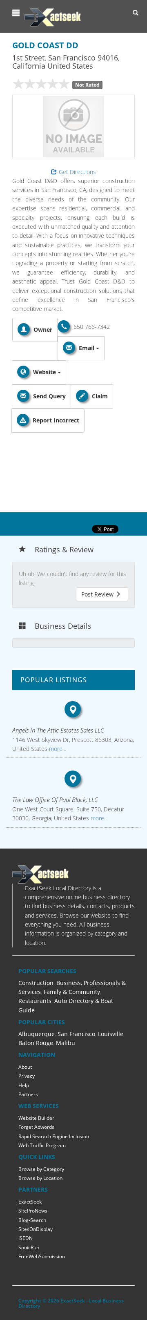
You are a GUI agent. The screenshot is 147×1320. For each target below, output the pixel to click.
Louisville (110, 1034)
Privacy (26, 1075)
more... (56, 749)
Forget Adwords (36, 1126)
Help (23, 1085)
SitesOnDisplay (35, 1229)
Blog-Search (32, 1220)
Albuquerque (36, 1034)
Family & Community (72, 992)
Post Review (98, 594)
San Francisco (76, 1034)
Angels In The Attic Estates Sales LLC (58, 730)
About (25, 1066)
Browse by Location (40, 1178)
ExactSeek (30, 1201)
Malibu (65, 1043)
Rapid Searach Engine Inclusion (53, 1136)
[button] (17, 13)
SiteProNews (32, 1210)
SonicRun (28, 1247)
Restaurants (34, 1001)
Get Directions (77, 172)
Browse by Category (41, 1169)
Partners (28, 1094)
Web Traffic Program (42, 1145)
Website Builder (36, 1118)
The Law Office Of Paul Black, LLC (55, 799)
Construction (35, 983)
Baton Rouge (35, 1043)
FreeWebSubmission (41, 1256)
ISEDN (25, 1238)
